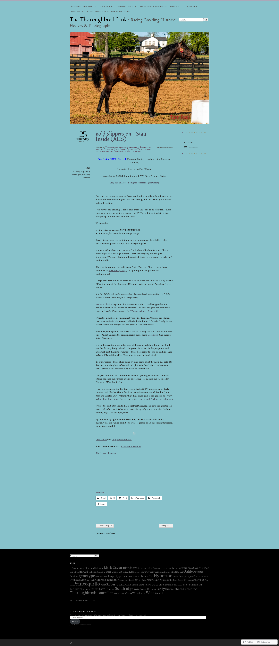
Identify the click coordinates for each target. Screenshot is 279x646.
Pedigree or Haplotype (83, 6)
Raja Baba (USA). (117, 270)
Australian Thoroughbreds (139, 149)
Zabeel (159, 593)
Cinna (190, 568)
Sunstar (143, 589)
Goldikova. (153, 335)
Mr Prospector (121, 580)
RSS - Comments (191, 147)
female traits (165, 572)
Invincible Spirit (181, 576)
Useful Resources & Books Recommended (109, 12)
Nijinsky (164, 580)
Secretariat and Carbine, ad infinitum (153, 399)
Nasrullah (153, 579)
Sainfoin (134, 585)
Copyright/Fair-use (122, 439)
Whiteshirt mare (134, 151)
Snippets (179, 585)
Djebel (115, 572)
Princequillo (86, 584)
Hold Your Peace (131, 576)
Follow (75, 621)
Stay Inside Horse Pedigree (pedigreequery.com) (134, 183)
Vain (129, 593)
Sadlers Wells (124, 585)
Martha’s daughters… (108, 399)
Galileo (189, 571)
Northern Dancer (176, 580)
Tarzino (151, 589)
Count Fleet (201, 568)
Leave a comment (165, 147)
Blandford (130, 568)
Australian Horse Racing (115, 149)
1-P (72, 172)
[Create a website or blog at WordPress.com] (71, 643)
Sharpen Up (169, 585)
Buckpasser (157, 568)
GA (181, 571)
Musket (133, 579)
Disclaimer (77, 12)
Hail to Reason (101, 576)
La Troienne (202, 576)
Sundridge (124, 589)
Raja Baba (86, 175)
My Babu (142, 580)
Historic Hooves (126, 6)
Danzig (77, 172)
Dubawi (122, 572)
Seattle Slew (120, 151)
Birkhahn (98, 568)
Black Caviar (113, 568)
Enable (137, 572)
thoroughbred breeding (181, 589)
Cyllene (92, 572)
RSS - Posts (189, 142)
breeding (143, 568)
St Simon (109, 589)
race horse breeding (104, 151)
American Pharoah (83, 568)
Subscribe (192, 6)
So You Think (189, 585)
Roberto (112, 584)
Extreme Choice (104, 304)
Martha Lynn (76, 175)
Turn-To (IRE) (120, 593)
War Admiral (138, 593)
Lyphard (75, 580)
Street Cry (97, 589)
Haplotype (115, 576)
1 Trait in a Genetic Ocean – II (143, 311)
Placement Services (131, 446)
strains (86, 589)
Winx (150, 593)
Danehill (99, 572)
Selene (157, 584)
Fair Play (145, 572)
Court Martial (79, 571)
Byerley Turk (170, 568)
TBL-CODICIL (106, 6)
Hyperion (163, 575)
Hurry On (146, 576)
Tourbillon (86, 178)
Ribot (103, 585)
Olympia (188, 580)
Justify (192, 576)
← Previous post (104, 526)
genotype (87, 576)
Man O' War (88, 579)
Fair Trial (155, 572)
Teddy (160, 589)
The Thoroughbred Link (98, 20)
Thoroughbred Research (116, 147)
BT (150, 568)
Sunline (137, 589)
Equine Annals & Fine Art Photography (161, 6)
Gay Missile (85, 172)
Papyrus (198, 579)
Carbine (182, 567)
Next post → (166, 526)
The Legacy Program (106, 453)
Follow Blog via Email (83, 611)
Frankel (175, 572)
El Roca (130, 572)
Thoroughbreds (83, 593)
